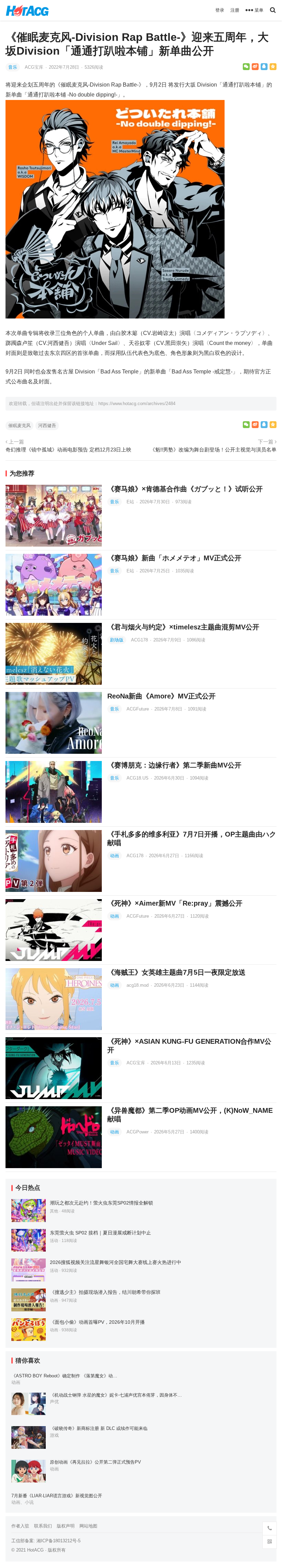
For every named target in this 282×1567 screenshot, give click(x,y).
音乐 (12, 67)
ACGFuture (138, 709)
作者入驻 (20, 1526)
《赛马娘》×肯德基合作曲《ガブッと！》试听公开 (185, 489)
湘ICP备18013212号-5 (58, 1540)
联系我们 (43, 1526)
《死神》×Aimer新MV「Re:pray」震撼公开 (174, 903)
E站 (131, 501)
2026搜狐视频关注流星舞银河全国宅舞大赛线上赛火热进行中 (115, 1262)
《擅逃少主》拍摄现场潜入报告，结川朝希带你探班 (105, 1292)
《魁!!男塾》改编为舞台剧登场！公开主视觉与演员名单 (213, 449)
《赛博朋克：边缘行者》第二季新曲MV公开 (174, 765)
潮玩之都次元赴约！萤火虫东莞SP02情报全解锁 (101, 1203)
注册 (234, 10)
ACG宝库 (35, 67)
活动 (54, 1240)
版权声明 (66, 1526)
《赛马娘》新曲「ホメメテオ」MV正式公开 (174, 558)
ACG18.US (138, 778)
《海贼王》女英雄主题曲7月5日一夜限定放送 (176, 972)
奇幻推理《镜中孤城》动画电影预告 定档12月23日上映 (68, 449)
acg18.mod (138, 985)
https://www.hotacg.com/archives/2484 (136, 403)
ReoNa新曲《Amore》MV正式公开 (161, 696)
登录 (219, 10)
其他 (54, 1211)
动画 (114, 855)
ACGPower (138, 1131)
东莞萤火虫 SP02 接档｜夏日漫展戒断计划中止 (100, 1232)
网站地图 (88, 1526)
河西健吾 (47, 425)
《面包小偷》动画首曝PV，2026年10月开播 (97, 1322)
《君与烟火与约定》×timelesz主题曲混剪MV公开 (183, 627)
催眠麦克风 (19, 425)
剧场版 (116, 639)
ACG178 (140, 639)
